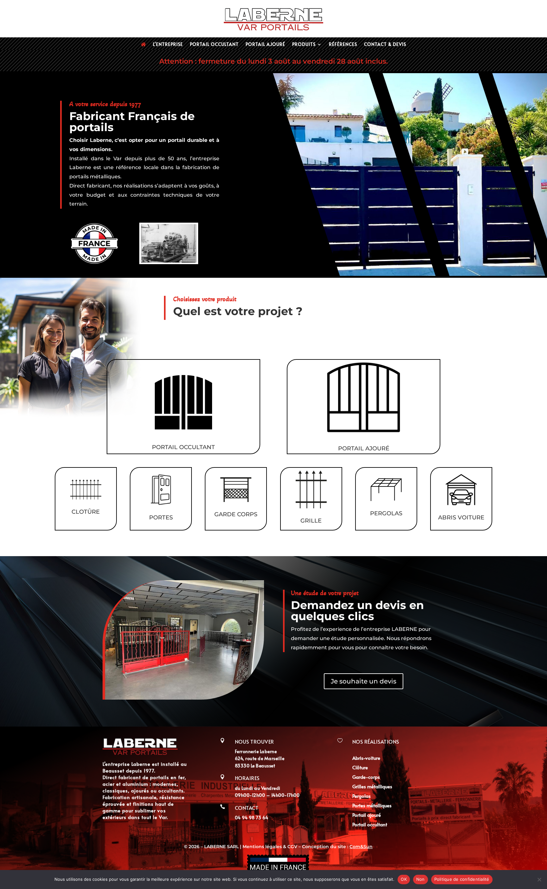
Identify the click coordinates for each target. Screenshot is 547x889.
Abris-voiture (366, 758)
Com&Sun (361, 846)
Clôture (360, 768)
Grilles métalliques (372, 787)
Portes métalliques (372, 806)
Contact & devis (385, 44)
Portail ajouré (265, 44)
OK (404, 879)
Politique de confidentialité (461, 879)
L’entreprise (168, 44)
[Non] (539, 879)
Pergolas (361, 796)
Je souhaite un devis (363, 681)
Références (343, 44)
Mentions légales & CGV (270, 846)
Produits (304, 44)
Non (420, 879)
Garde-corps (366, 777)
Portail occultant (214, 44)
